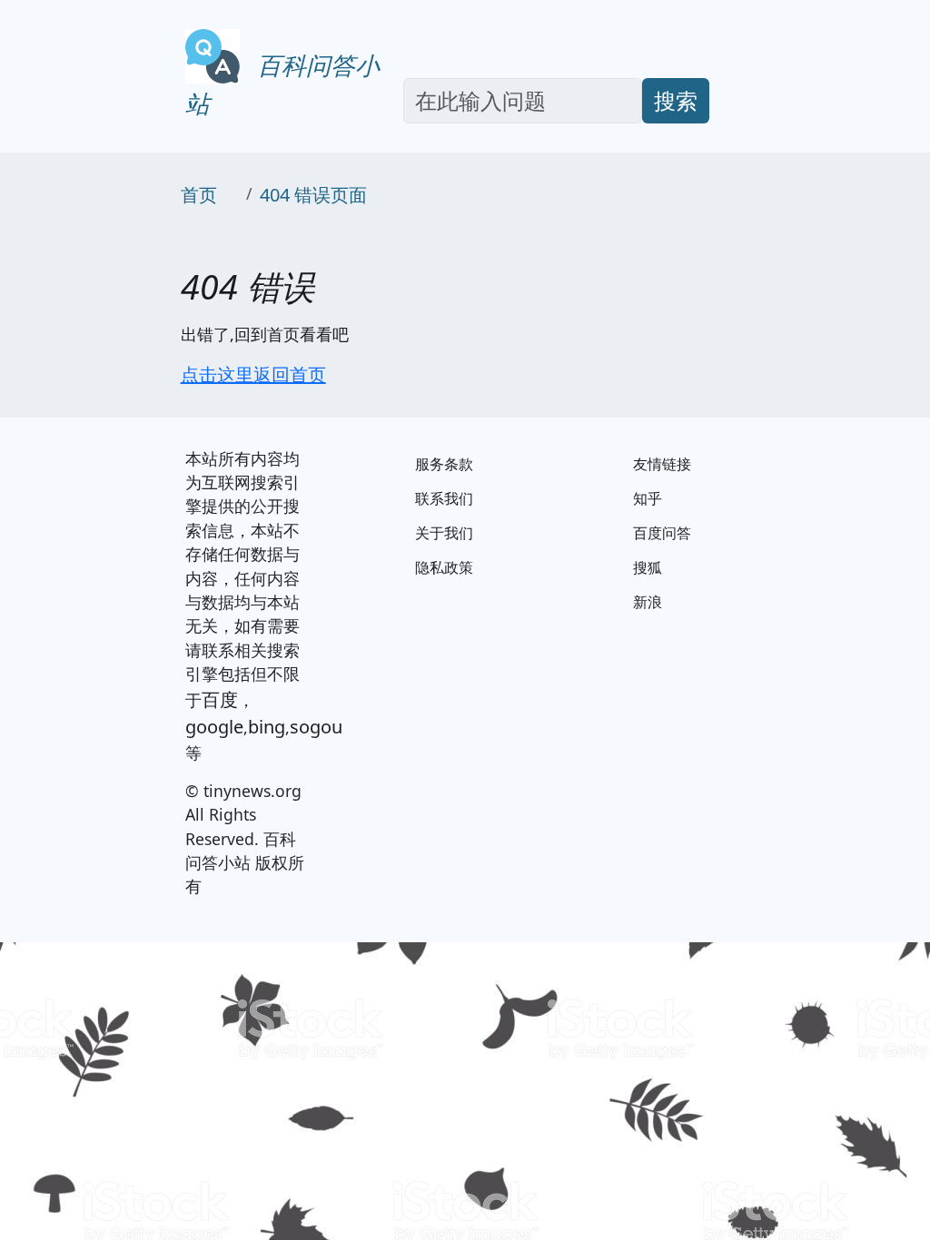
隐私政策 (444, 567)
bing (266, 726)
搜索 (676, 100)
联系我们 (444, 498)
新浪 (647, 602)
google (214, 726)
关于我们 (444, 533)
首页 (199, 194)
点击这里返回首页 (253, 374)
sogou (316, 726)
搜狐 (647, 567)
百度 (220, 699)
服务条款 (444, 464)
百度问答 (662, 533)
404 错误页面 (313, 194)
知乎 (647, 498)
